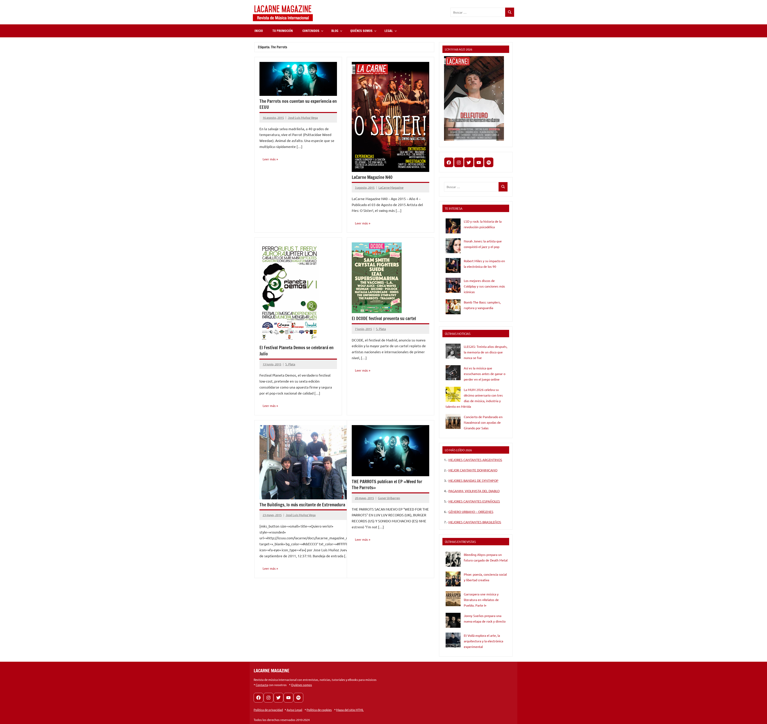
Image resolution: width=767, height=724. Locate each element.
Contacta (262, 685)
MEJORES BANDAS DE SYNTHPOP (473, 480)
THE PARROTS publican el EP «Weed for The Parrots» (387, 484)
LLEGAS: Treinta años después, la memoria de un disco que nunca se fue (485, 352)
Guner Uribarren (389, 498)
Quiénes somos (301, 685)
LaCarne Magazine (391, 187)
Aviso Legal (294, 710)
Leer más (269, 159)
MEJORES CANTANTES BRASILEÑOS (474, 522)
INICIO (258, 31)
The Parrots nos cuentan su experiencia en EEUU (298, 104)
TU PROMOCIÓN (282, 31)
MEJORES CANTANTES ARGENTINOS (475, 460)
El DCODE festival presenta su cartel (384, 318)
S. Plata (290, 364)
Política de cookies (319, 710)
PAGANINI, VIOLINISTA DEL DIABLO (474, 491)
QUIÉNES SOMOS (361, 31)
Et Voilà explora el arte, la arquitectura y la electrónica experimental (483, 641)
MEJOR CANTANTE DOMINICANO (472, 470)
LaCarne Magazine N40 (372, 177)
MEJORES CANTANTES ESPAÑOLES (474, 501)
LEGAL (388, 31)
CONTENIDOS (310, 31)
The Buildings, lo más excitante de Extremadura (302, 505)
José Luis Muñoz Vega (303, 117)
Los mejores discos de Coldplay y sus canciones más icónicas (484, 286)
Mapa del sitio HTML (350, 710)
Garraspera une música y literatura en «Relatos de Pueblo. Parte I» (481, 599)
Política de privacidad (268, 710)
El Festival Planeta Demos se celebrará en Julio (296, 350)
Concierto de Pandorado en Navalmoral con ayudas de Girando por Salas (483, 422)
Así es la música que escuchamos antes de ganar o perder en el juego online (484, 373)
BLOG (334, 31)
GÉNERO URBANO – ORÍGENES (470, 512)
